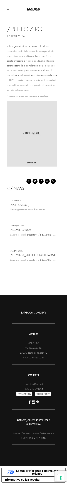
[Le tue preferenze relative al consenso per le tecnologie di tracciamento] (60, 477)
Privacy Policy (24, 394)
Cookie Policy (42, 394)
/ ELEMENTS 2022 (20, 230)
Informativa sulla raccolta (21, 479)
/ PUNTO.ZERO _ (19, 205)
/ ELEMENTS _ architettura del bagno (33, 255)
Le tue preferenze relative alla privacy (37, 472)
